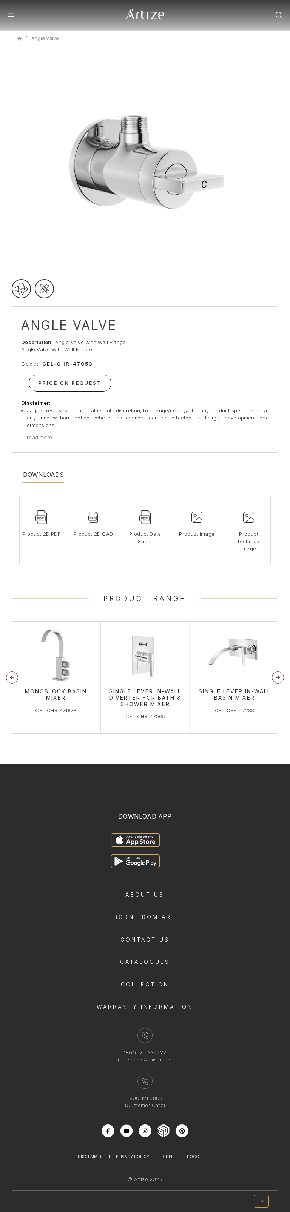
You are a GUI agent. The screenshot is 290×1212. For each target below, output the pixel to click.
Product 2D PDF (41, 534)
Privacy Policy (133, 1156)
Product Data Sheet (145, 537)
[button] (278, 677)
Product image (196, 534)
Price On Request (70, 383)
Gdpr (168, 1156)
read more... (42, 437)
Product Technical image (249, 541)
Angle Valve (45, 38)
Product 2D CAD (93, 534)
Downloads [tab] (43, 475)
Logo (193, 1156)
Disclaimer (90, 1156)
